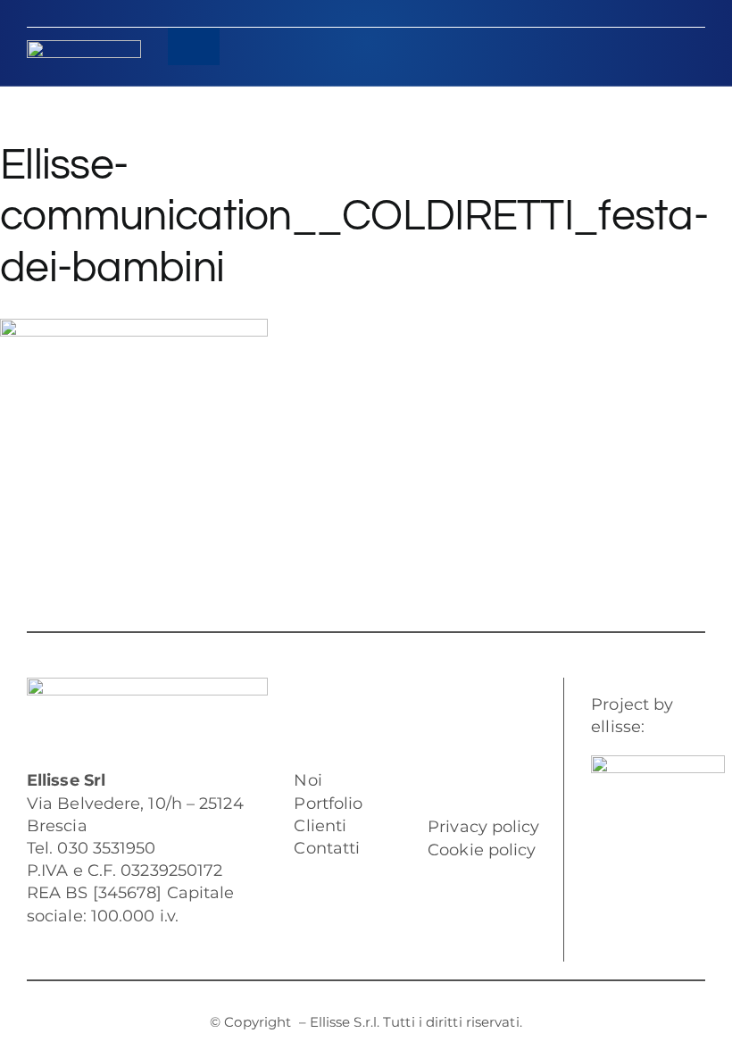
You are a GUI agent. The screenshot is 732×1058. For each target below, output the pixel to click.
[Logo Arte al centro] (658, 763)
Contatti (327, 848)
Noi (307, 780)
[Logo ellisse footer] (147, 686)
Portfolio (328, 803)
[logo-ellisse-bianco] (84, 48)
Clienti (320, 826)
